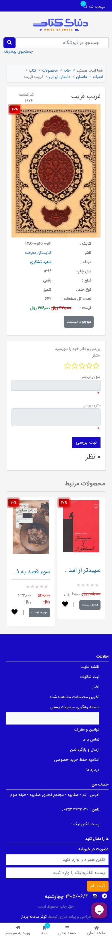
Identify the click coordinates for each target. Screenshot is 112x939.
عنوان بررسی (90, 376)
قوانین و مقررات (86, 729)
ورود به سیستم (17, 933)
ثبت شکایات (89, 677)
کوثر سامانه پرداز (34, 916)
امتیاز (96, 355)
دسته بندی (67, 933)
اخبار (95, 687)
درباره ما (92, 769)
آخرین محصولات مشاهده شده (74, 697)
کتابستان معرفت (38, 253)
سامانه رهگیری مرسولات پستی (74, 707)
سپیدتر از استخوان (78, 570)
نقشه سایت (89, 667)
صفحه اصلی (97, 933)
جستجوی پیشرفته (18, 51)
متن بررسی (91, 405)
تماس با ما (91, 739)
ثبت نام (97, 886)
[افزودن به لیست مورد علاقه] (14, 612)
